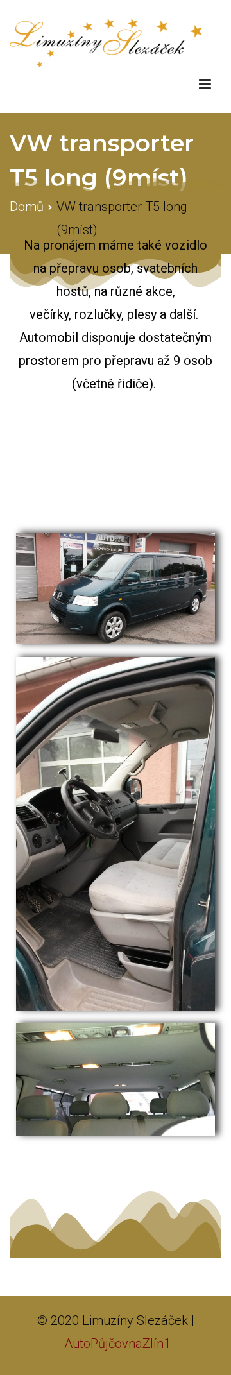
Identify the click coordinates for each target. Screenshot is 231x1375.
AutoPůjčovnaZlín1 (117, 1343)
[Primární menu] (205, 84)
